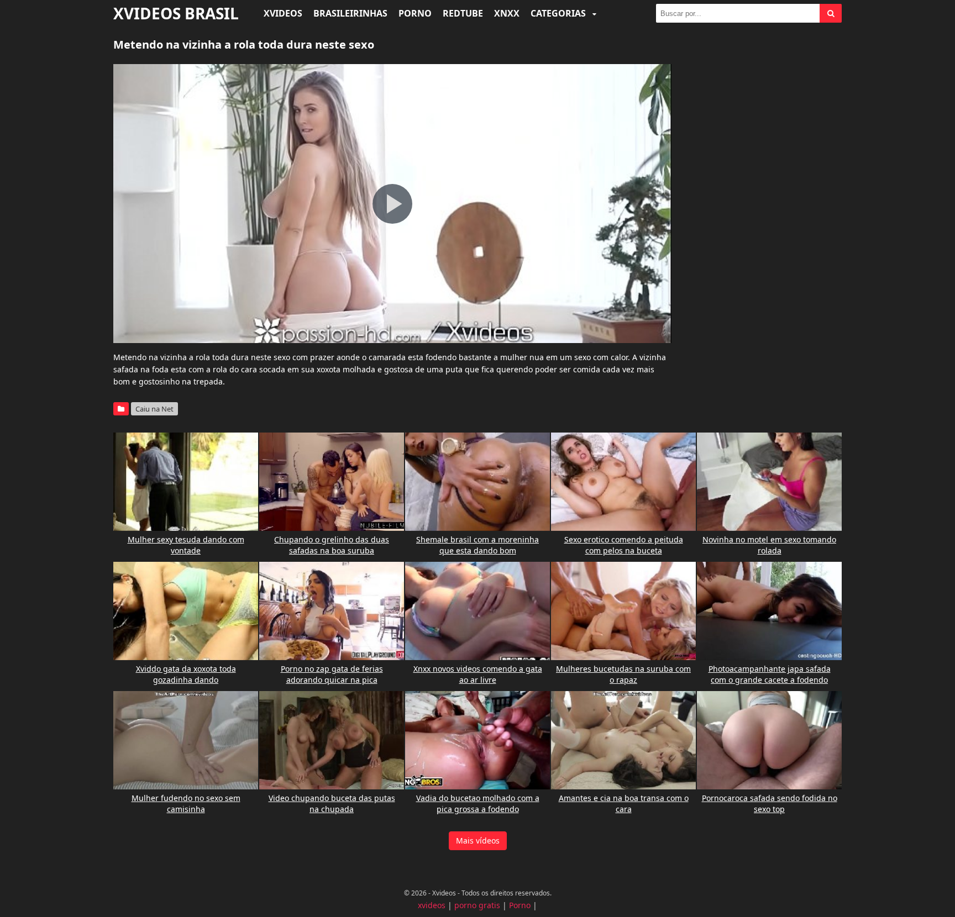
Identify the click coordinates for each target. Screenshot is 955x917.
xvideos (431, 905)
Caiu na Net (154, 409)
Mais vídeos (478, 840)
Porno (415, 13)
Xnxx (507, 13)
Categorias (559, 13)
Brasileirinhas (350, 13)
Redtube (463, 13)
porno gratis (477, 905)
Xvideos (283, 13)
